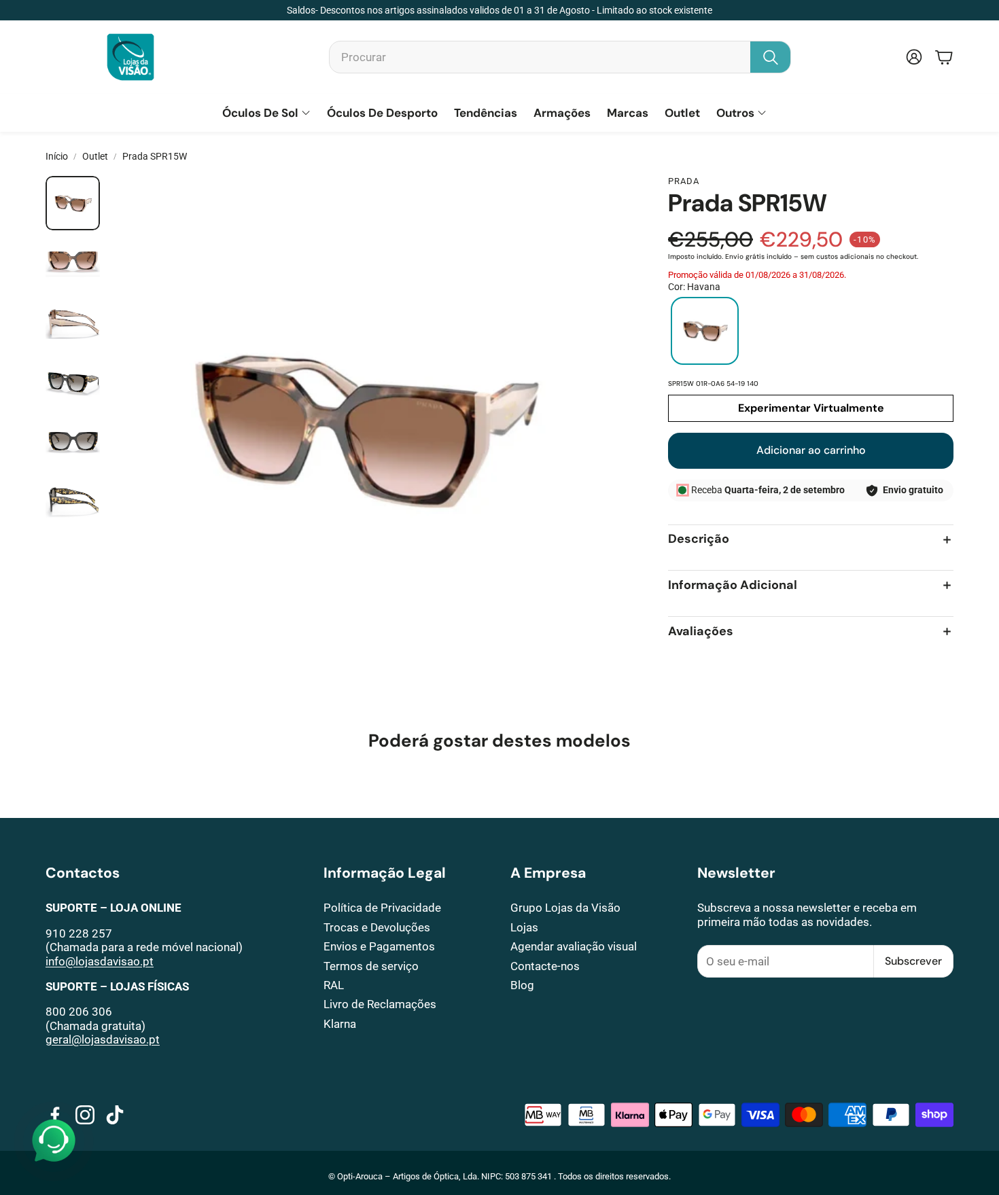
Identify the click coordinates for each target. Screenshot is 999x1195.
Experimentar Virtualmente (811, 408)
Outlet (95, 156)
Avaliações (700, 631)
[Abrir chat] (53, 1141)
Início (57, 156)
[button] (560, 57)
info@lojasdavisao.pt (100, 961)
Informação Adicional (732, 585)
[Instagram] (84, 1114)
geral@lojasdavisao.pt (103, 1039)
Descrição (698, 540)
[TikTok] (114, 1114)
